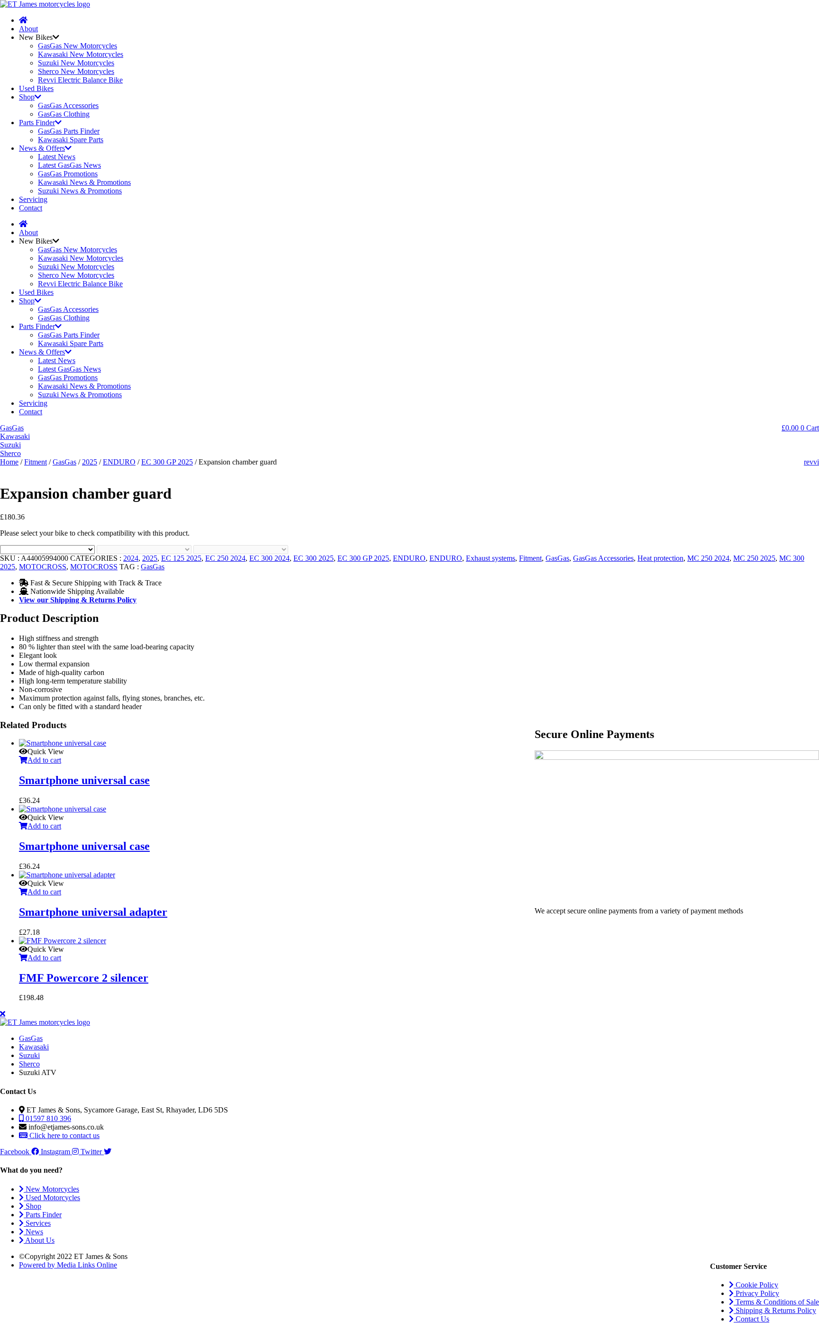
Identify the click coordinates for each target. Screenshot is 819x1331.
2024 (130, 558)
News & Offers (42, 148)
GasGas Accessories (68, 105)
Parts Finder (37, 123)
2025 (89, 462)
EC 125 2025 (181, 558)
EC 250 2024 (225, 558)
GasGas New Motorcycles (77, 46)
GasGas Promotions (68, 174)
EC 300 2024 (269, 558)
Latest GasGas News (69, 165)
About (28, 29)
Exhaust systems (490, 558)
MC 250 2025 (754, 558)
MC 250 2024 (708, 558)
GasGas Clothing (64, 114)
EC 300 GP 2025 (167, 462)
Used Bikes (36, 88)
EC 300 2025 (313, 558)
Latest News (56, 157)
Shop (27, 97)
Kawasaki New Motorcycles (80, 54)
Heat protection (660, 558)
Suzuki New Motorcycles (76, 63)
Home (9, 462)
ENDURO (119, 462)
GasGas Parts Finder (69, 131)
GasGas (64, 462)
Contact (30, 208)
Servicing (33, 199)
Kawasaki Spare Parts (70, 140)
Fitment (35, 462)
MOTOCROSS (42, 567)
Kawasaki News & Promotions (84, 182)
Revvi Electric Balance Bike (80, 80)
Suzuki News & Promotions (80, 191)
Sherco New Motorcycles (76, 71)
